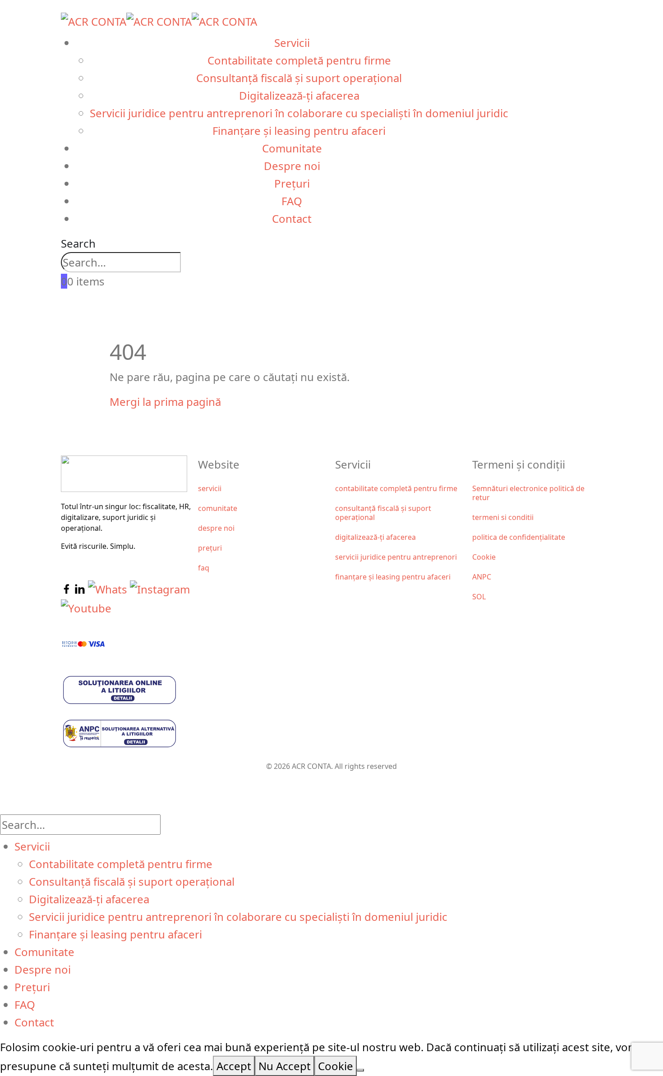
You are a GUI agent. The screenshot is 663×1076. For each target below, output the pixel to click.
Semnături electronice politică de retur (528, 492)
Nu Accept (284, 1065)
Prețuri (292, 183)
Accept (233, 1065)
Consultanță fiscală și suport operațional (299, 77)
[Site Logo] (159, 20)
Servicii (292, 42)
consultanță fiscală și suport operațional (383, 512)
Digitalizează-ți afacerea (299, 95)
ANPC (481, 577)
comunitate (217, 508)
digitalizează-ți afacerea (375, 537)
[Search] (200, 264)
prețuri (210, 548)
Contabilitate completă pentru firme (299, 60)
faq (203, 568)
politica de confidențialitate (518, 537)
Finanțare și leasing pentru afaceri (299, 130)
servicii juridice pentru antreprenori (396, 557)
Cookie (484, 557)
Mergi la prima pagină (165, 401)
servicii (209, 488)
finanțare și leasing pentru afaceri (393, 577)
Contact (292, 218)
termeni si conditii (503, 517)
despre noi (216, 528)
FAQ (291, 200)
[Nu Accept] (360, 1070)
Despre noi (292, 165)
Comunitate (292, 148)
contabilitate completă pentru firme (396, 488)
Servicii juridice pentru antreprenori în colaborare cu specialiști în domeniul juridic (299, 113)
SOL (479, 597)
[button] (78, 243)
